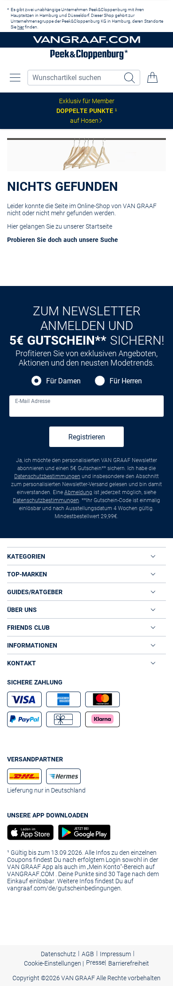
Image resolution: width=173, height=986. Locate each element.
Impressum (115, 954)
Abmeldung (78, 492)
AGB (88, 954)
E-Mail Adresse (32, 401)
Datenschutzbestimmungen (47, 476)
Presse (95, 962)
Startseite (99, 226)
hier (20, 26)
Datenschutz (58, 954)
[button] (15, 77)
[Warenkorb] (152, 77)
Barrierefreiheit (128, 963)
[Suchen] (130, 77)
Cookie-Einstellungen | (54, 963)
